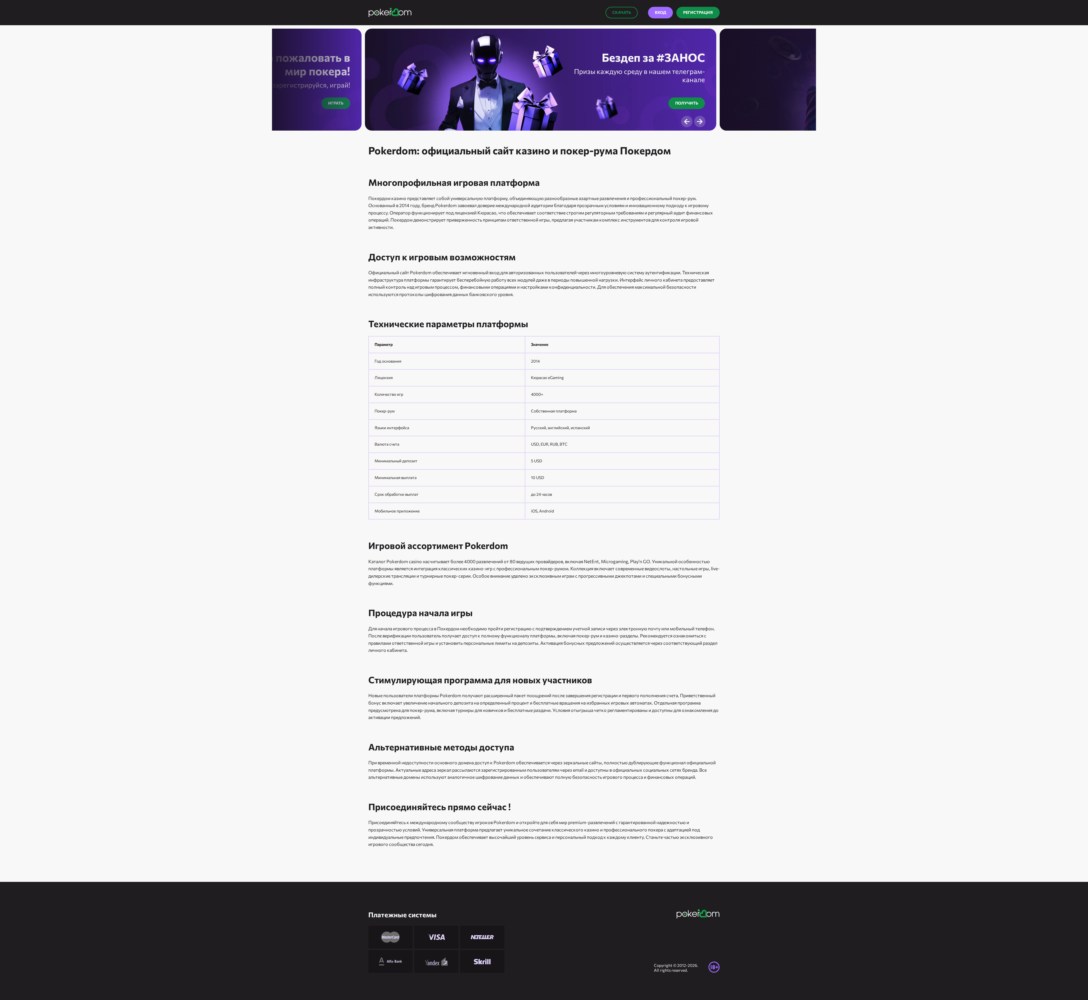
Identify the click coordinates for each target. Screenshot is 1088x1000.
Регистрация (698, 12)
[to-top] (731, 983)
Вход (660, 12)
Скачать (621, 12)
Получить (686, 103)
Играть (335, 103)
